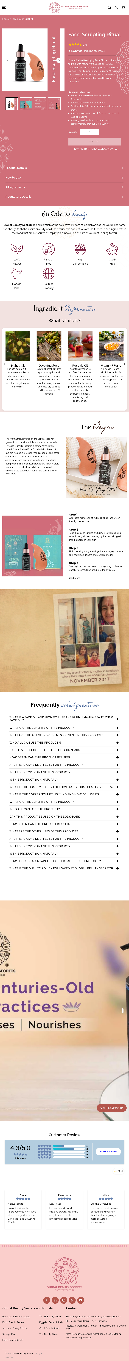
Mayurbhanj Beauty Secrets (16, 1316)
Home (5, 19)
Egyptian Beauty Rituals (51, 1322)
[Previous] (8, 60)
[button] (3, 7)
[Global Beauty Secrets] (64, 7)
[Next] (58, 60)
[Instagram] (63, 1300)
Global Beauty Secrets (23, 1353)
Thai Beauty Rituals (48, 1334)
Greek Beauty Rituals (49, 1328)
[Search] (109, 7)
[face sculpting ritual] (33, 59)
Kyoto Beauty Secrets (13, 1322)
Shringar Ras (8, 1334)
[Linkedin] (55, 1300)
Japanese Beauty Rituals (14, 1328)
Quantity (72, 131)
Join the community (111, 1107)
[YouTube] (80, 1300)
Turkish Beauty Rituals (50, 1316)
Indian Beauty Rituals (12, 1340)
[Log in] (116, 7)
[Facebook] (46, 1300)
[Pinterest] (72, 1300)
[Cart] (123, 7)
